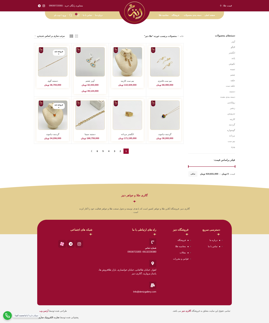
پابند (233, 58)
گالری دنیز (186, 311)
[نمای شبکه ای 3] (76, 36)
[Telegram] (71, 244)
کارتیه (232, 119)
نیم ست (231, 141)
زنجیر (232, 108)
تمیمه (232, 69)
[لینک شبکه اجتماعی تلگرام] (39, 5)
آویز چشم (90, 81)
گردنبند (232, 124)
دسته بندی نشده (227, 97)
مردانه (232, 135)
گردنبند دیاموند (164, 134)
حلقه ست (230, 86)
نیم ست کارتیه (127, 81)
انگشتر (232, 52)
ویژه (233, 147)
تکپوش (232, 64)
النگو (233, 47)
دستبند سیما (90, 134)
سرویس (231, 113)
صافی (193, 174)
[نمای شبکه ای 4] (71, 36)
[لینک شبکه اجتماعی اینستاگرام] (44, 5)
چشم (232, 75)
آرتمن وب (43, 311)
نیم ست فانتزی (165, 81)
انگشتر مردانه (127, 134)
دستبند (232, 91)
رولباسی (231, 102)
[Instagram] (79, 244)
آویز (233, 41)
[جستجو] (71, 15)
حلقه (233, 80)
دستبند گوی (53, 81)
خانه (181, 36)
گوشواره (231, 130)
